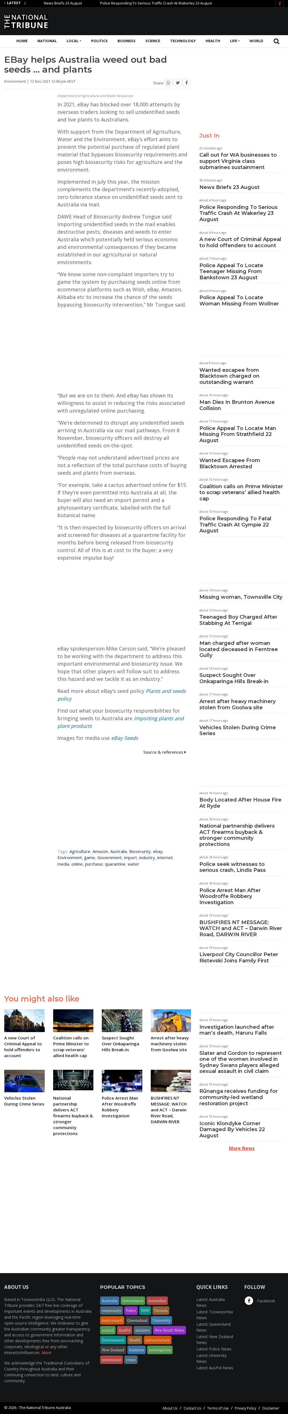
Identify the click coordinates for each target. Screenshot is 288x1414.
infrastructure (157, 1340)
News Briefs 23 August (43, 3)
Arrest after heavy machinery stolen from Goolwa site (237, 704)
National (47, 40)
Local (72, 40)
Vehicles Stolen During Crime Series (237, 730)
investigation (160, 1349)
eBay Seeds (124, 738)
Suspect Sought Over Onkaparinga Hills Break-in (234, 678)
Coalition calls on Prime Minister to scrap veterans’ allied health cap (241, 492)
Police (131, 1310)
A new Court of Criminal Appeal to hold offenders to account (240, 242)
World (256, 40)
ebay (158, 851)
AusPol (124, 1330)
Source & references (163, 752)
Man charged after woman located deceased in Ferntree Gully (238, 649)
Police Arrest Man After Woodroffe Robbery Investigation (230, 896)
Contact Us (192, 1408)
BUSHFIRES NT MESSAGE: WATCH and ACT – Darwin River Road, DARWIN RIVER (240, 928)
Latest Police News (213, 1349)
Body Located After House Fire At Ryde (240, 803)
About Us (170, 1408)
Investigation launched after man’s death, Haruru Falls (236, 1030)
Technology (183, 40)
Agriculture (79, 851)
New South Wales (169, 1330)
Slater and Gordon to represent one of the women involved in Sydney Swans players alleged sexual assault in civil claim (240, 1062)
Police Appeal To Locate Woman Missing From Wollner (239, 300)
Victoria (161, 1310)
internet (165, 857)
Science (152, 40)
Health (213, 40)
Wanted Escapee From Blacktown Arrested (229, 463)
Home (22, 40)
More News (242, 1148)
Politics (99, 40)
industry (147, 857)
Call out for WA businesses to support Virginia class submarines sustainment (238, 161)
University (161, 1320)
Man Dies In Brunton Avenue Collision (237, 405)
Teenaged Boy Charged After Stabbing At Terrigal (238, 620)
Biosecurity (140, 851)
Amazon (100, 851)
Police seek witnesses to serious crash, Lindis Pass (232, 867)
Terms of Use (218, 1408)
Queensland (137, 1320)
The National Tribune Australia (45, 1407)
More (46, 1352)
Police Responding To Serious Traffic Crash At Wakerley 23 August (136, 3)
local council (112, 1320)
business (136, 1349)
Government (109, 857)
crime (131, 1359)
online (77, 864)
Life (233, 40)
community (111, 1310)
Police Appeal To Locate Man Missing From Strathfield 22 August (237, 434)
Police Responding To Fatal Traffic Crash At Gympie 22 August (235, 524)
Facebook (265, 1300)
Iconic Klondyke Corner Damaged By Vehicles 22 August (232, 1129)
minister (142, 1330)
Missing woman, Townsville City (240, 597)
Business (127, 40)
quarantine (115, 864)
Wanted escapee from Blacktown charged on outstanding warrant (229, 376)
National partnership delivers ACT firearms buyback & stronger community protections (237, 835)
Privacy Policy (245, 1408)
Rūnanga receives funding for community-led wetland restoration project (238, 1097)
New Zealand (113, 1349)
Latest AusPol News (214, 1367)
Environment (69, 857)
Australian (157, 1300)
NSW (145, 1310)
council (108, 1330)
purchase (94, 864)
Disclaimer (270, 1408)
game (89, 857)
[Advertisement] (181, 20)
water (133, 864)
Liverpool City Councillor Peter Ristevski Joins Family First (238, 957)
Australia (118, 851)
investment (111, 1359)
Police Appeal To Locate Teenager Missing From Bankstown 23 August (231, 271)
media (63, 864)
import (130, 857)
